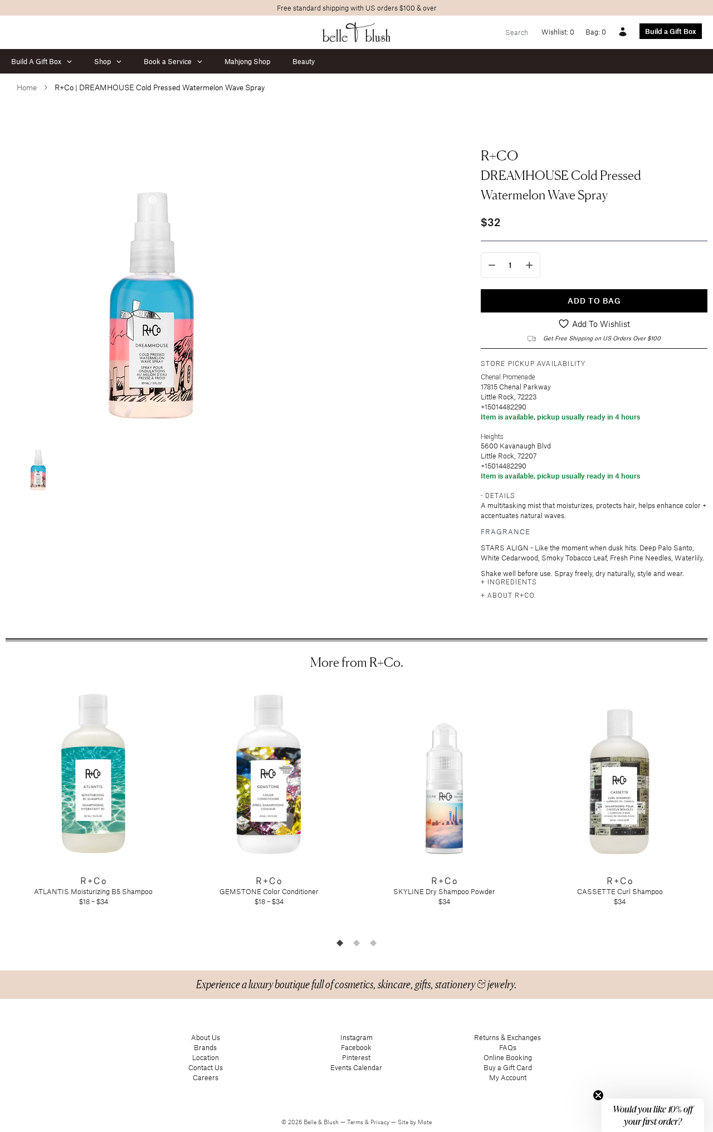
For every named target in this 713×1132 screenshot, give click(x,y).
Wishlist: (557, 31)
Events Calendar (356, 1067)
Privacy (380, 1122)
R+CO (499, 155)
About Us (205, 1037)
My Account (507, 1077)
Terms (356, 1122)
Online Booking (508, 1057)
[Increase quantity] (529, 265)
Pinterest (356, 1057)
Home (27, 87)
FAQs (507, 1047)
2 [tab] (356, 942)
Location (205, 1057)
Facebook (356, 1047)
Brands (205, 1047)
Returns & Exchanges (507, 1037)
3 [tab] (373, 942)
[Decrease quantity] (492, 265)
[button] (653, 1115)
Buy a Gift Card (508, 1067)
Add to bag (594, 300)
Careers (205, 1077)
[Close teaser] (598, 1095)
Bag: (595, 31)
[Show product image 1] (39, 463)
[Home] (357, 32)
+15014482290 (503, 406)
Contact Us (205, 1067)
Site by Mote (415, 1122)
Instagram (356, 1037)
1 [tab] (339, 942)
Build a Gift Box (670, 31)
